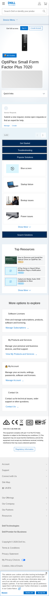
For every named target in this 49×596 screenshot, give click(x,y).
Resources (7, 516)
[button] (39, 3)
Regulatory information (24, 449)
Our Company (8, 504)
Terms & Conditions (11, 548)
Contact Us (11, 407)
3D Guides (11, 55)
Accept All (41, 592)
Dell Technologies (10, 526)
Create (14, 126)
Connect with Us (9, 476)
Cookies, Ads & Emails (12, 566)
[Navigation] (4, 3)
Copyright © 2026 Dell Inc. (14, 542)
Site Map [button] (6, 482)
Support (5, 470)
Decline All (29, 592)
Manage (7, 126)
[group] (24, 117)
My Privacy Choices (11, 560)
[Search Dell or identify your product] (44, 11)
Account (5, 464)
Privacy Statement (10, 554)
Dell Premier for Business (14, 532)
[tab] (24, 143)
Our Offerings (8, 498)
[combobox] (24, 11)
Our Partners (7, 510)
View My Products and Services (20, 354)
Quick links (8, 94)
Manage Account (13, 380)
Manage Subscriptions (16, 328)
